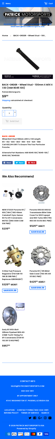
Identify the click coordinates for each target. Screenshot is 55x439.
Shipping (6, 100)
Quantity (6, 107)
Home (5, 35)
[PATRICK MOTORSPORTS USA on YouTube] (50, 418)
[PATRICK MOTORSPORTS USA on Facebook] (34, 418)
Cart (50, 3)
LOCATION (10, 410)
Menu (8, 3)
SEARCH (45, 413)
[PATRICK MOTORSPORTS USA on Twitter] (30, 418)
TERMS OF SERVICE (30, 413)
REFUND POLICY (11, 413)
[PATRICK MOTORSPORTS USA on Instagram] (45, 418)
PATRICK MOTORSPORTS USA (30, 425)
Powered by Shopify (26, 428)
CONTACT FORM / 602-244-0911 (32, 410)
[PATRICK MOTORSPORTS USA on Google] (40, 418)
